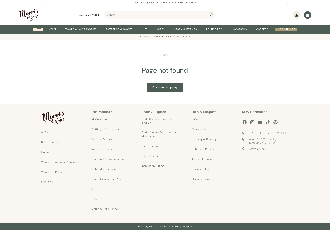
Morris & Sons (157, 226)
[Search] (211, 15)
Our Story (47, 182)
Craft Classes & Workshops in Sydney (161, 120)
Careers (46, 152)
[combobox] (159, 15)
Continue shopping (165, 87)
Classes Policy (201, 179)
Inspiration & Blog (153, 166)
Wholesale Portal (52, 172)
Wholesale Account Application (61, 162)
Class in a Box (150, 146)
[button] (307, 15)
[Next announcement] (287, 2)
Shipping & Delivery (204, 139)
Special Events (151, 156)
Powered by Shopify (179, 226)
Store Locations (51, 142)
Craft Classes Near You (106, 179)
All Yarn (46, 132)
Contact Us (199, 129)
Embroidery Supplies (104, 169)
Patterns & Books (102, 139)
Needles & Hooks (102, 149)
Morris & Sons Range (104, 209)
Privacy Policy (201, 169)
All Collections (100, 119)
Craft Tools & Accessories (108, 159)
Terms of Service (203, 159)
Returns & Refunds (204, 149)
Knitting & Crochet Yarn (106, 129)
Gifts (94, 199)
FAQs (195, 119)
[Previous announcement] (42, 2)
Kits (93, 189)
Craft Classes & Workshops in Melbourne (161, 134)
